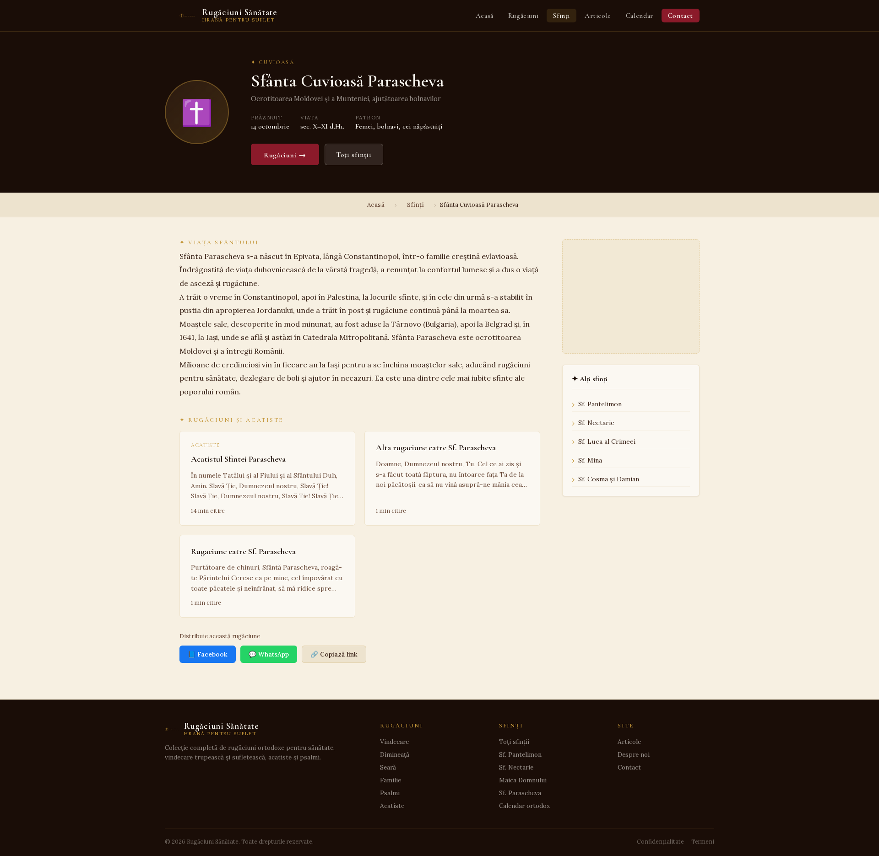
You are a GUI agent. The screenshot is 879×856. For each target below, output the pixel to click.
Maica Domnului (523, 780)
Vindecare (394, 742)
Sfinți (561, 15)
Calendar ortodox (524, 806)
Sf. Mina (590, 460)
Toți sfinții (354, 154)
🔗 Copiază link (334, 654)
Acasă (485, 15)
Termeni (702, 841)
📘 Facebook (208, 654)
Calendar (639, 15)
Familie (390, 780)
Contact (680, 15)
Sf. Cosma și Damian (608, 479)
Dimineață (394, 754)
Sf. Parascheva (520, 793)
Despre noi (634, 754)
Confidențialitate (660, 841)
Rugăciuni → (285, 155)
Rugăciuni (523, 15)
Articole (598, 15)
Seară (388, 767)
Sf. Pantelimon (600, 404)
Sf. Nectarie (596, 423)
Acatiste (392, 806)
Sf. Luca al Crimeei (606, 441)
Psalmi (390, 793)
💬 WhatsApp (269, 654)
